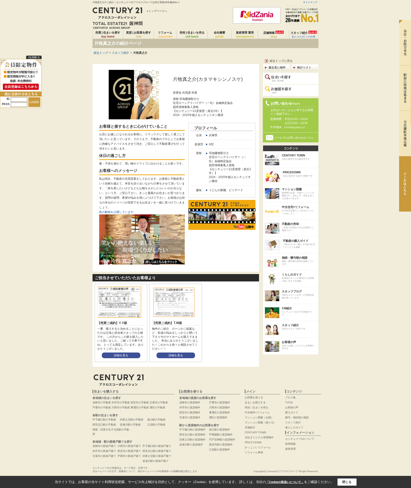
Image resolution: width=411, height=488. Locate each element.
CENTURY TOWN (255, 432)
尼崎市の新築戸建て (104, 446)
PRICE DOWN (253, 442)
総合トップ (101, 52)
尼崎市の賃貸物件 (189, 402)
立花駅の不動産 (156, 424)
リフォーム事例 (254, 452)
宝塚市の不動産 (159, 402)
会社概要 (219, 34)
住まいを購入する (255, 402)
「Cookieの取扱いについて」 (285, 482)
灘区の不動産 (157, 407)
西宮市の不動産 (140, 402)
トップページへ (158, 11)
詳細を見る (121, 355)
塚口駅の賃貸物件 (219, 429)
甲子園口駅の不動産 (104, 419)
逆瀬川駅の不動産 (130, 424)
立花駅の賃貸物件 (219, 449)
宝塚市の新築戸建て (104, 455)
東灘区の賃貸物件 (219, 412)
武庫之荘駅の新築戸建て (156, 455)
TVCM (289, 402)
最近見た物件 (277, 67)
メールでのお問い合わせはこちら (293, 137)
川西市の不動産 (121, 407)
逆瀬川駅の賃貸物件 (191, 444)
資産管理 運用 (245, 34)
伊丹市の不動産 (121, 402)
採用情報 (290, 443)
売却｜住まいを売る (256, 407)
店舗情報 (273, 34)
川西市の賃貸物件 (219, 407)
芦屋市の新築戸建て (129, 455)
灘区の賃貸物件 (218, 417)
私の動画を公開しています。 (117, 212)
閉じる (347, 482)
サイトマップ (310, 2)
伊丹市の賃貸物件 (189, 407)
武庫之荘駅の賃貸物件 (192, 439)
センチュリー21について (299, 438)
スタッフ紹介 (304, 34)
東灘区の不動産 (140, 407)
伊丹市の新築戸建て (104, 450)
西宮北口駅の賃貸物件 (192, 434)
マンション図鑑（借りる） (260, 422)
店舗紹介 (250, 427)
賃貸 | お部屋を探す (138, 34)
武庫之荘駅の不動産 (131, 419)
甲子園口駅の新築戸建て (156, 446)
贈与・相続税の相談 (297, 417)
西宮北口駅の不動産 (104, 424)
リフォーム (165, 34)
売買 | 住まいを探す (107, 34)
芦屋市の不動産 (102, 407)
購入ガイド (291, 412)
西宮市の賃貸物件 (189, 412)
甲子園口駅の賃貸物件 (192, 429)
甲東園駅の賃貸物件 (221, 434)
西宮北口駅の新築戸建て (156, 450)
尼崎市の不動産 (102, 402)
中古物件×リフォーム (257, 412)
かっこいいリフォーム (258, 447)
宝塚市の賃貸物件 (189, 417)
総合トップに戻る (281, 61)
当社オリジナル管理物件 (259, 437)
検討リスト (304, 67)
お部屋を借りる (254, 397)
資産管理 (290, 448)
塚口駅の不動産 (156, 419)
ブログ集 (290, 397)
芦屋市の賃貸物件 (219, 402)
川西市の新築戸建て (129, 446)
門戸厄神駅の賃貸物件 (222, 439)
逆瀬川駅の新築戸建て (155, 460)
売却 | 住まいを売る (192, 34)
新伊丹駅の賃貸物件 (221, 444)
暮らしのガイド (294, 427)
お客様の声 (291, 407)
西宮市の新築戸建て (129, 450)
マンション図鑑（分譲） (259, 417)
